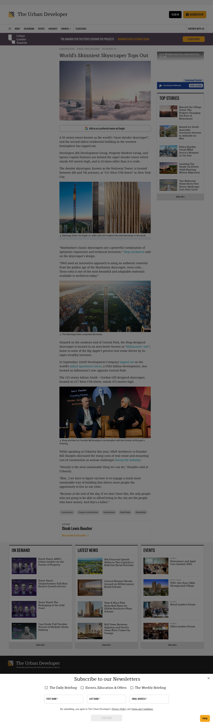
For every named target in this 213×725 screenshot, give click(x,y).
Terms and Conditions (142, 709)
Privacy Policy (119, 709)
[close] (209, 678)
